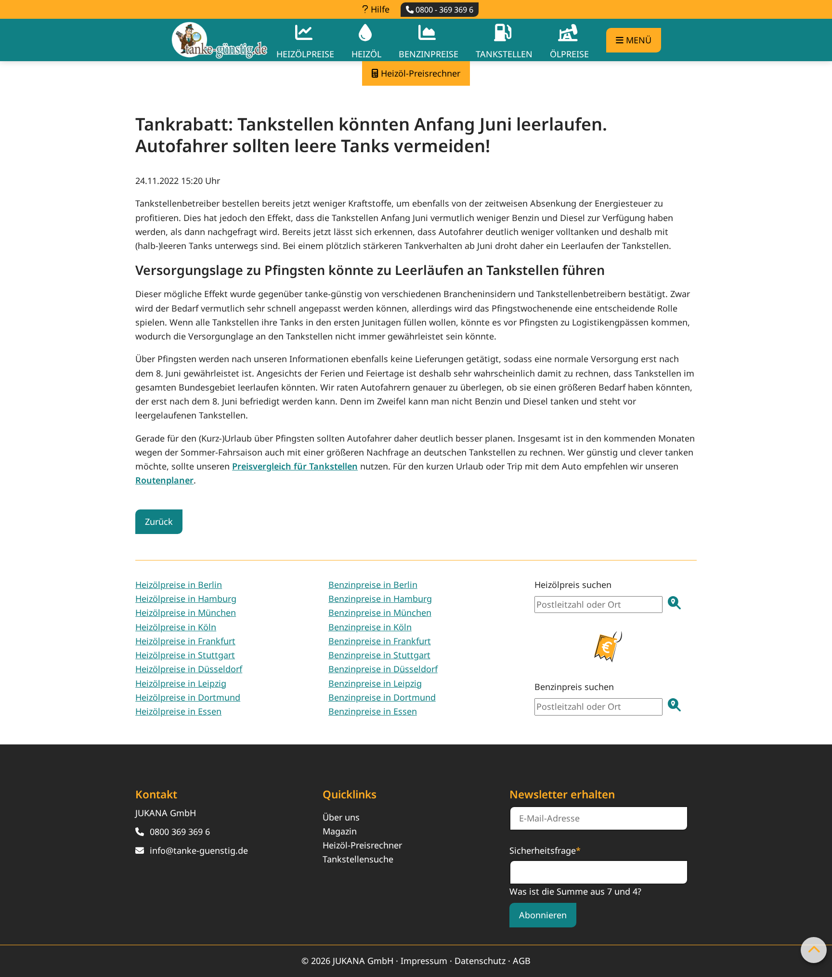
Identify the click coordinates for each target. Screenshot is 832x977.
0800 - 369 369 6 (443, 9)
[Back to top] (813, 950)
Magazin (340, 831)
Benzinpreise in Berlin (372, 584)
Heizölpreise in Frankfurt (185, 641)
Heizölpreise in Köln (175, 627)
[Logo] (219, 40)
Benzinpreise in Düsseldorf (383, 669)
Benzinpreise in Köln (370, 627)
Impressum (424, 960)
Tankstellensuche (358, 859)
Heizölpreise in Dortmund (187, 697)
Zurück (159, 521)
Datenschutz (480, 960)
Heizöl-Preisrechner (362, 845)
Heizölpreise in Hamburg (185, 598)
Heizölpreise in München (185, 612)
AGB (522, 960)
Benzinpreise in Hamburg (380, 598)
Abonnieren (543, 915)
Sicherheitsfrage (545, 850)
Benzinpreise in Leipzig (375, 683)
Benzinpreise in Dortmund (382, 697)
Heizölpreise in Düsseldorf (188, 669)
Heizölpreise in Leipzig (180, 683)
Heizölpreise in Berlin (178, 584)
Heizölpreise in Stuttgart (185, 655)
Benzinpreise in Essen (372, 711)
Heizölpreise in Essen (178, 711)
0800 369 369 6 (180, 831)
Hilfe (379, 9)
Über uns (341, 817)
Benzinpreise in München (379, 612)
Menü (637, 40)
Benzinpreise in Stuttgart (379, 655)
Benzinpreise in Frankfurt (379, 641)
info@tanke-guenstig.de (199, 850)
